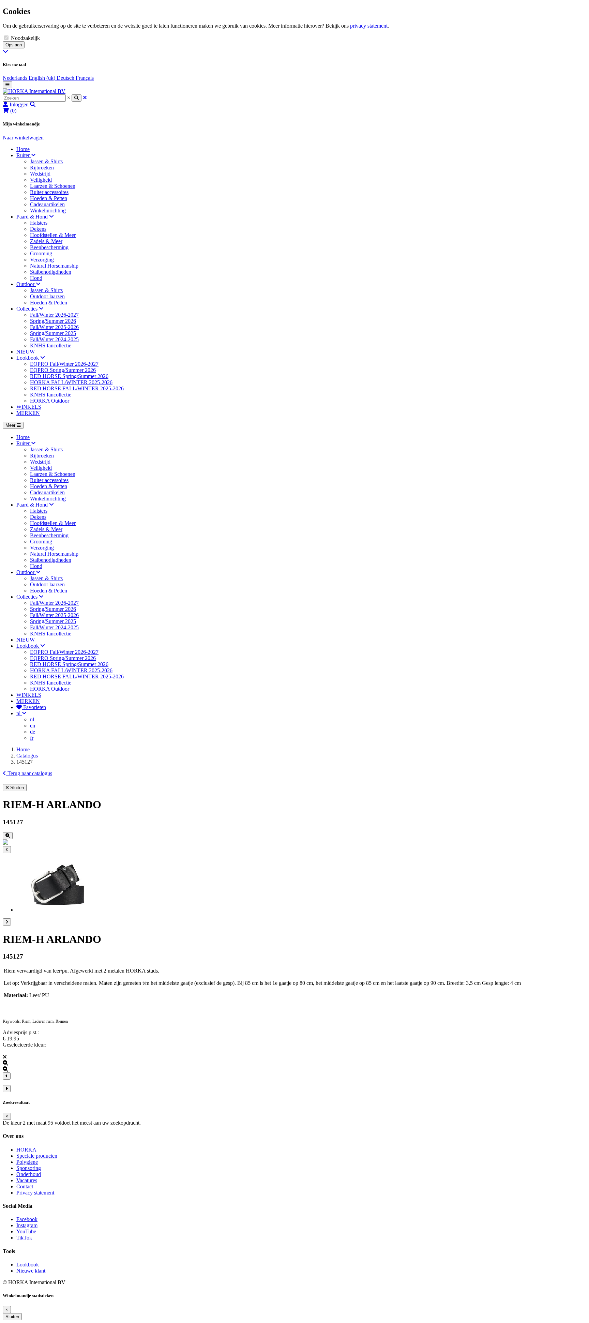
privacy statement (369, 26)
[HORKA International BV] (34, 91)
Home (23, 749)
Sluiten (12, 1316)
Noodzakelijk (25, 38)
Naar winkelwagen (23, 137)
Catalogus (27, 755)
